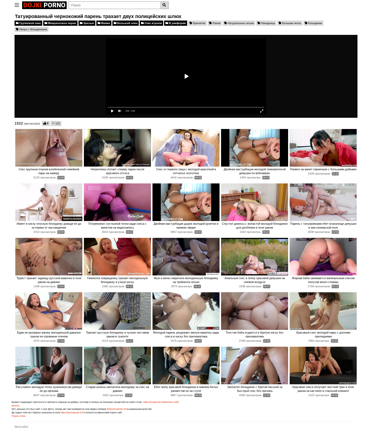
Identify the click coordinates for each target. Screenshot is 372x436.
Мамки (105, 23)
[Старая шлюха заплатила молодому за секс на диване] (117, 365)
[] (164, 5)
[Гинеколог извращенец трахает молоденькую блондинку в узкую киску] (117, 257)
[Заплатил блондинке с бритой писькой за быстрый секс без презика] (254, 365)
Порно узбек (18, 416)
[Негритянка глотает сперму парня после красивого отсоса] (117, 148)
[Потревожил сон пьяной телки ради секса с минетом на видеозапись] (117, 202)
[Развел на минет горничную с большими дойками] (323, 148)
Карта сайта (21, 426)
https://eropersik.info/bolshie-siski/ (161, 402)
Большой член (126, 23)
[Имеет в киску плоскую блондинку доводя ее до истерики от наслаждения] (48, 202)
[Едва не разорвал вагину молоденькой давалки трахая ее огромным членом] (48, 311)
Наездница (267, 23)
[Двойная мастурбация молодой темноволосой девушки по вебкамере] (254, 148)
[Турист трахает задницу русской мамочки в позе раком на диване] (48, 257)
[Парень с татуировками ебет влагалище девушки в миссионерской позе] (323, 202)
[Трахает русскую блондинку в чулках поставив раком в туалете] (117, 311)
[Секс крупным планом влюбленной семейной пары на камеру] (48, 148)
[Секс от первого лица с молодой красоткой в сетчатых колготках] (186, 148)
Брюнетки (198, 23)
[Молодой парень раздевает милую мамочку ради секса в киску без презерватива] (186, 311)
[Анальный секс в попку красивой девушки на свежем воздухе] (254, 257)
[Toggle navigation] (18, 4)
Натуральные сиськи (240, 23)
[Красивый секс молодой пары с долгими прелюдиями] (323, 311)
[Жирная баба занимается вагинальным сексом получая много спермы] (323, 257)
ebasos (15, 405)
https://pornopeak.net (72, 412)
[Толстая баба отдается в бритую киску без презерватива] (254, 311)
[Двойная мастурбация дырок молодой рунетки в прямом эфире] (186, 202)
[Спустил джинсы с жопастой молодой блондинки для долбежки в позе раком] (254, 202)
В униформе (177, 23)
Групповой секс (30, 23)
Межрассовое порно (61, 23)
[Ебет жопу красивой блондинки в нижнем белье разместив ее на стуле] (186, 365)
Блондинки (314, 23)
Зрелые (88, 23)
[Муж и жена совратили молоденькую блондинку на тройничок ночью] (186, 257)
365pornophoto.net (117, 409)
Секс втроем (153, 23)
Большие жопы (291, 23)
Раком (216, 23)
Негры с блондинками (33, 29)
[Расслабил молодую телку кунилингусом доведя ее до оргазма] (48, 365)
